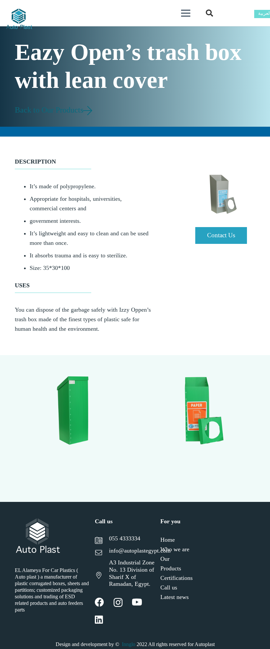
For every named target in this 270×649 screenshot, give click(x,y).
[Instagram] (118, 603)
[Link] (19, 20)
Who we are (174, 549)
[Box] (171, 428)
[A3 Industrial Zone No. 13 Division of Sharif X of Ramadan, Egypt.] (102, 576)
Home (167, 539)
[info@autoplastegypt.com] (102, 553)
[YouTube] (137, 602)
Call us (168, 587)
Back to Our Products (50, 110)
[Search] (209, 13)
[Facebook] (99, 602)
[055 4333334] (102, 541)
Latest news (174, 597)
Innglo (128, 644)
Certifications (176, 578)
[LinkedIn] (99, 619)
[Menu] (185, 13)
